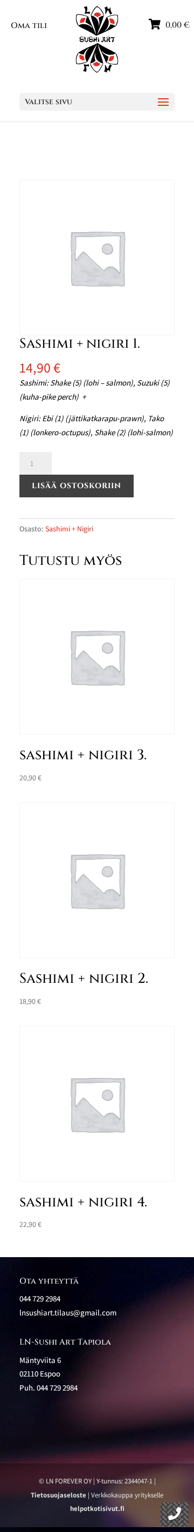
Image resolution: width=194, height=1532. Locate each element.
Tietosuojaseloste (58, 1495)
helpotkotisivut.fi (97, 1508)
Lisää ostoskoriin (76, 486)
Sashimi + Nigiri (69, 529)
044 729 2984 (57, 1387)
